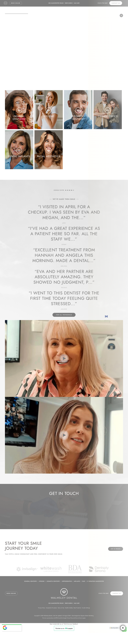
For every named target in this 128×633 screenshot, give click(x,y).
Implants (77, 581)
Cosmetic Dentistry (53, 581)
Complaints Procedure (51, 608)
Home (7, 49)
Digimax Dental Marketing (87, 615)
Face (83, 581)
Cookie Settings (86, 608)
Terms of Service (79, 618)
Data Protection (77, 608)
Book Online (15, 3)
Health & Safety (69, 608)
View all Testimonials (64, 315)
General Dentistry (30, 581)
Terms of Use (61, 608)
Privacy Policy (41, 608)
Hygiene (42, 581)
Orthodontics (67, 581)
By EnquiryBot (114, 627)
